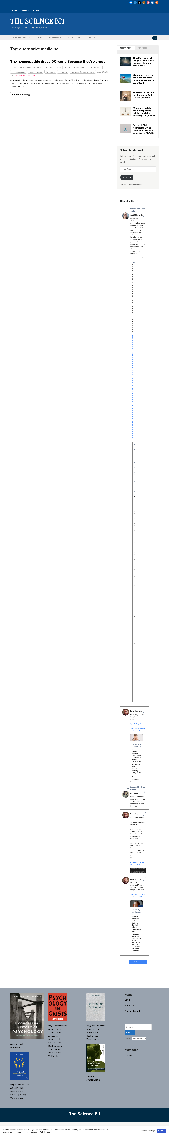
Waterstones (16, 1098)
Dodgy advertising (53, 67)
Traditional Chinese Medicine (82, 72)
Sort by (128, 1039)
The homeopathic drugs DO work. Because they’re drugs (57, 61)
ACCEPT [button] (161, 1131)
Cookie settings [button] (148, 1131)
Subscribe (127, 177)
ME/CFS (80, 37)
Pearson (90, 1076)
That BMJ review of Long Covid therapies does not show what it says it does (143, 62)
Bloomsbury (16, 1047)
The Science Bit (37, 20)
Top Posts (142, 48)
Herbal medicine (80, 67)
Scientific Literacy (20, 37)
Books (24, 10)
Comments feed (132, 1011)
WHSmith (53, 1056)
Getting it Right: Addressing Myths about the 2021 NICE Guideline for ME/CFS (143, 129)
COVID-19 (69, 37)
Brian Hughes (19, 75)
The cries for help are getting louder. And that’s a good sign (143, 95)
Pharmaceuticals (18, 72)
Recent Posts (126, 48)
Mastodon (129, 1055)
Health (67, 67)
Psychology (54, 37)
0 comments (32, 75)
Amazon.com (16, 1091)
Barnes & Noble (55, 1042)
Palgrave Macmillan (19, 1084)
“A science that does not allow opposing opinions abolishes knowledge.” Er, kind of (144, 112)
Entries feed (130, 1005)
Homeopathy (96, 67)
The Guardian (54, 1049)
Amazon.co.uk (17, 1044)
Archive (36, 10)
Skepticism (50, 72)
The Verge (62, 72)
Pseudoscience (35, 72)
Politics (39, 37)
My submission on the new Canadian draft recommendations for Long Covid (144, 79)
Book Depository (18, 1094)
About (15, 10)
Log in (127, 1000)
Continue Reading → (22, 94)
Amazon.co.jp (54, 1039)
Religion (91, 37)
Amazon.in (53, 1036)
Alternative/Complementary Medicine (27, 67)
